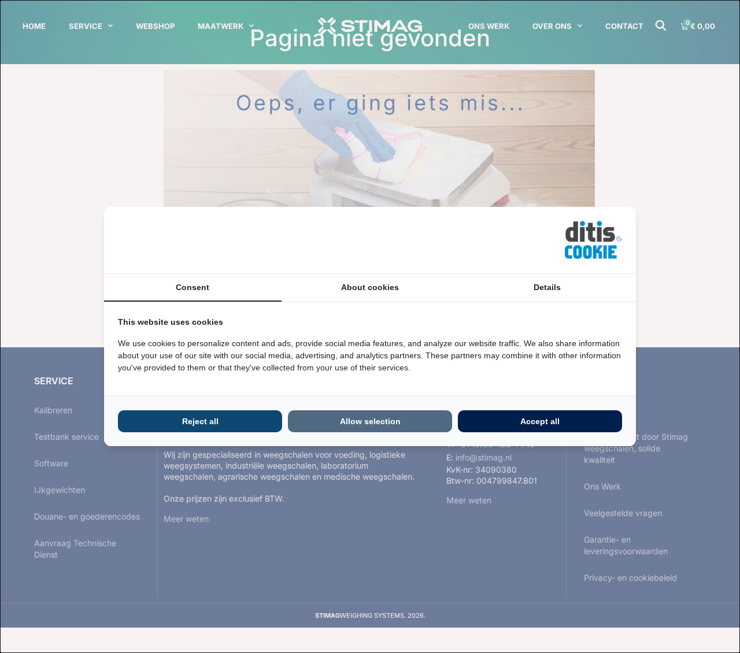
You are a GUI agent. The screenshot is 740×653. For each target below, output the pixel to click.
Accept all (540, 421)
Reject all (200, 421)
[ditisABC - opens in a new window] (593, 240)
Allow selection (370, 421)
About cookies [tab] (370, 287)
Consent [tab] (192, 287)
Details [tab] (547, 287)
